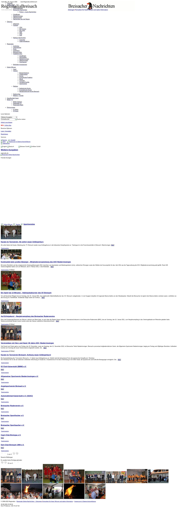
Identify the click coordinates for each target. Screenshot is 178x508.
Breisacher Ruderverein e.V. (12, 406)
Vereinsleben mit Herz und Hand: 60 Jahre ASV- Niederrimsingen (27, 343)
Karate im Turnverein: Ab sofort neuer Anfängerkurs (22, 242)
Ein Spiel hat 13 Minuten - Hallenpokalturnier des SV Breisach (26, 293)
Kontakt (12, 140)
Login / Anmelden (6, 131)
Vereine (18, 224)
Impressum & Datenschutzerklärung (19, 141)
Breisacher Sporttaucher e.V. (12, 425)
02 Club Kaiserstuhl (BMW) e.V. (13, 366)
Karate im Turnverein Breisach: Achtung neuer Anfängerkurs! (26, 355)
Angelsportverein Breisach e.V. (13, 386)
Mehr (112, 245)
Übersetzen (6, 143)
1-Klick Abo (7, 125)
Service (4, 140)
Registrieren (4, 134)
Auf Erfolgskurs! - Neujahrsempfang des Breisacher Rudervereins (28, 316)
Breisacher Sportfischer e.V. (12, 415)
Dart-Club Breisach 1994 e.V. (12, 445)
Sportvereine (5, 248)
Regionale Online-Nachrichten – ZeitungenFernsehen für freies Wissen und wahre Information (45, 501)
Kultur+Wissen (8, 224)
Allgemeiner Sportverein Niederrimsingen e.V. (19, 376)
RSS (4, 141)
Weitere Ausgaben (9, 150)
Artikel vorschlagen (6, 122)
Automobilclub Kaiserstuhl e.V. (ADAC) (17, 396)
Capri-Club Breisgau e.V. (11, 435)
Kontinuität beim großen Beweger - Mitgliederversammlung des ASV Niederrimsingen (36, 262)
